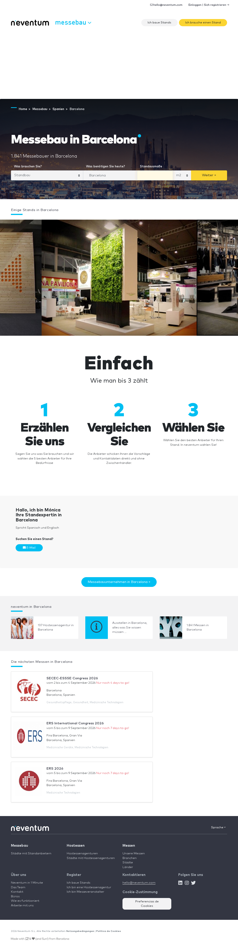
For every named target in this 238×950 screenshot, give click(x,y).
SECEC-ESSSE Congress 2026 (72, 678)
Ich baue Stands (159, 22)
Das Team (18, 887)
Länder (127, 867)
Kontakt (17, 891)
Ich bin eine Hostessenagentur (89, 887)
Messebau (19, 845)
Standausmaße (151, 166)
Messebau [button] (71, 22)
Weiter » (209, 175)
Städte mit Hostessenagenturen (91, 858)
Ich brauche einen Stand (203, 22)
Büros (15, 896)
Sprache (217, 827)
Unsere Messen (133, 853)
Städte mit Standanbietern (31, 853)
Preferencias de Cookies (147, 904)
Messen (128, 845)
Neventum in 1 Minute (27, 882)
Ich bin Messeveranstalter (85, 891)
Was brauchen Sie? (28, 166)
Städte (127, 862)
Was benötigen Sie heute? (105, 166)
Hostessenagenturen (82, 853)
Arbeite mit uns (22, 905)
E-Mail (31, 547)
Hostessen (76, 845)
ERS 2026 (54, 768)
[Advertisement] (119, 64)
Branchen (129, 858)
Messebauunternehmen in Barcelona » (119, 582)
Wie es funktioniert (25, 900)
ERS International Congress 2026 (75, 723)
